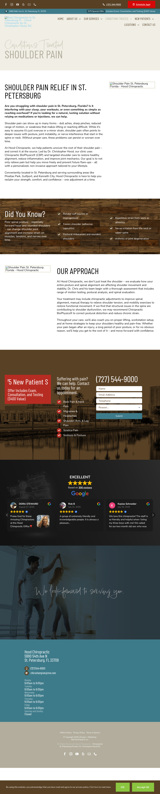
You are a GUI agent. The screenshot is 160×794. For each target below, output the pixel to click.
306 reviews (85, 487)
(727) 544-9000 (37, 668)
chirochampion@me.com (43, 673)
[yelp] (23, 4)
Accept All (143, 787)
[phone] (35, 4)
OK (123, 787)
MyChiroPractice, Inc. (80, 739)
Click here (93, 787)
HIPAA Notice (66, 732)
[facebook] (6, 4)
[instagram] (11, 4)
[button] (152, 515)
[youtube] (17, 4)
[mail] (29, 4)
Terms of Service (93, 732)
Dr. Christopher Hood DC (89, 746)
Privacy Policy (79, 732)
